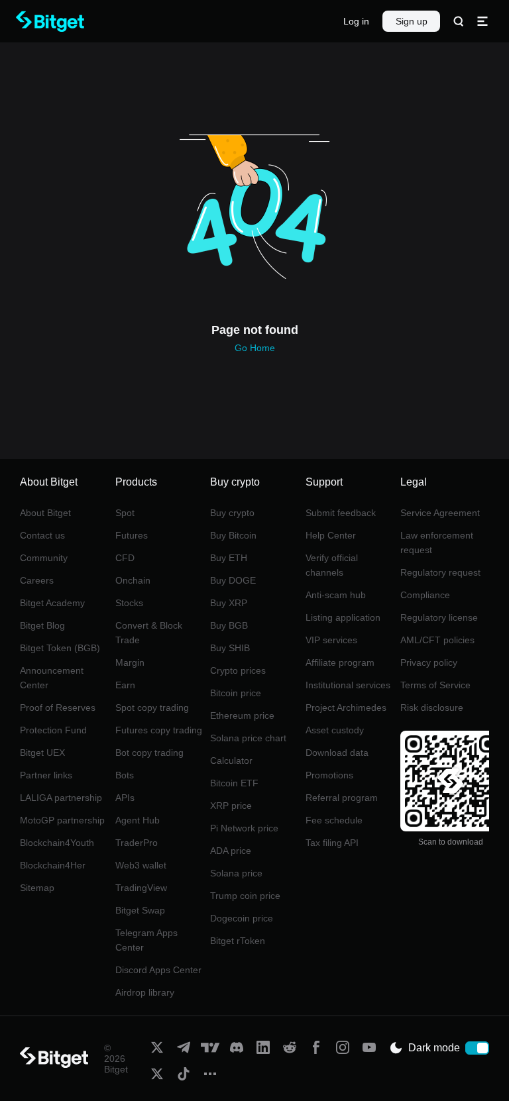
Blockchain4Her (52, 865)
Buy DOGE (233, 580)
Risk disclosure (431, 707)
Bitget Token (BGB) (60, 648)
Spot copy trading (152, 707)
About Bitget (45, 512)
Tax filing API (332, 842)
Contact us (42, 535)
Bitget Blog (42, 625)
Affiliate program (340, 662)
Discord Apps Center (158, 970)
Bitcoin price (235, 693)
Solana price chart (248, 738)
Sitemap (37, 887)
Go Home (255, 347)
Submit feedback (341, 512)
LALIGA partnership (61, 797)
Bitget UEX (42, 752)
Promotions (329, 775)
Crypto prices (238, 670)
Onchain (132, 580)
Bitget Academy (52, 603)
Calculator (231, 760)
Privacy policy (428, 662)
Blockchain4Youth (57, 842)
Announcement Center (52, 677)
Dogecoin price (241, 918)
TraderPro (136, 842)
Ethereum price (242, 715)
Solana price (236, 873)
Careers (37, 580)
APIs (125, 797)
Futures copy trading (158, 730)
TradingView (141, 887)
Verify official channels (332, 565)
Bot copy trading (149, 752)
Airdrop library (144, 992)
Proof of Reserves (57, 707)
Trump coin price (245, 895)
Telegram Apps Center (146, 940)
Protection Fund (53, 730)
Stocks (129, 603)
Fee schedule (334, 820)
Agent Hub (137, 820)
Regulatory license (439, 617)
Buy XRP (228, 603)
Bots (124, 775)
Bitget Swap (140, 910)
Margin (129, 662)
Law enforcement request (436, 542)
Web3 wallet (140, 865)
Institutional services (348, 685)
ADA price (230, 850)
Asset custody (335, 730)
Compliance (425, 595)
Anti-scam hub (336, 595)
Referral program (342, 797)
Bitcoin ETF (234, 783)
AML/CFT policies (437, 640)
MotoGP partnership (62, 820)
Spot (125, 512)
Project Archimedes (346, 707)
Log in (356, 21)
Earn (125, 685)
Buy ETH (228, 557)
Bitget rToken (237, 940)
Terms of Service (435, 685)
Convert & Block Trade (148, 632)
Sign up (411, 21)
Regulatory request (440, 572)
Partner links (46, 775)
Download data (337, 752)
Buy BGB (229, 625)
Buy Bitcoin (233, 535)
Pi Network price (244, 828)
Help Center (331, 535)
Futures (131, 535)
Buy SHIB (230, 648)
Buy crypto (232, 512)
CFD (125, 557)
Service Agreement (440, 512)
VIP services (331, 640)
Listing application (343, 617)
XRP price (231, 805)
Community (44, 557)
